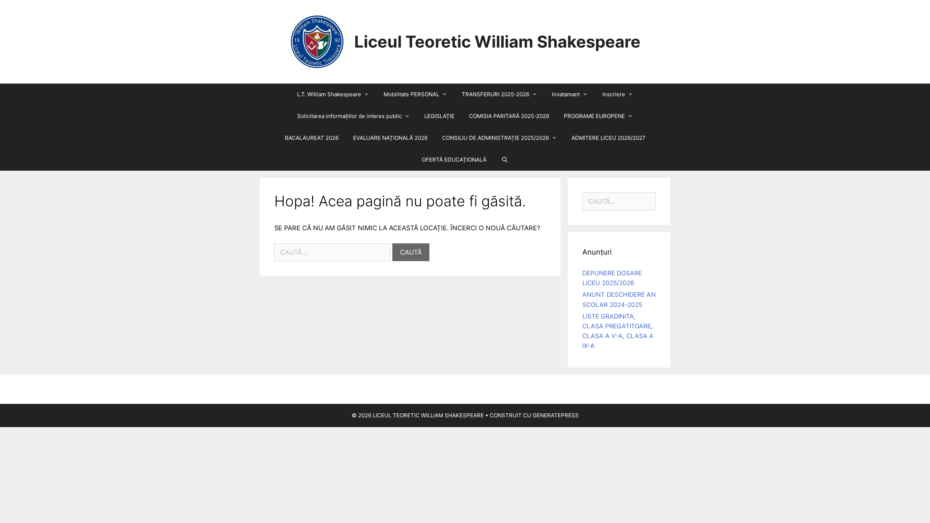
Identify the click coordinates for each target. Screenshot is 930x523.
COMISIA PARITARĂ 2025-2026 (509, 116)
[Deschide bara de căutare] (504, 160)
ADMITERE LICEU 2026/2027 (608, 137)
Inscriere (613, 94)
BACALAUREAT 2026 (312, 137)
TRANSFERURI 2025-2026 (495, 94)
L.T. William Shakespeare (329, 94)
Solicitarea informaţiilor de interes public (349, 116)
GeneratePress (556, 415)
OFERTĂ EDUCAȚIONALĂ (454, 159)
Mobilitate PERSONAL (411, 94)
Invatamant (566, 94)
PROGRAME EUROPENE (594, 116)
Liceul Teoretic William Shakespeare (497, 42)
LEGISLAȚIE (439, 116)
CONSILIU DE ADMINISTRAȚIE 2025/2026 (495, 137)
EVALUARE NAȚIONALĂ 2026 (390, 137)
